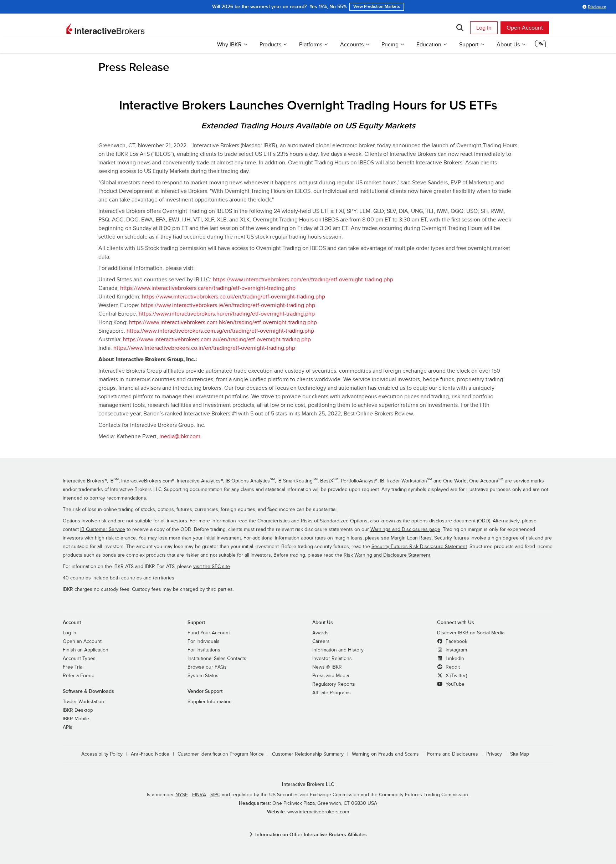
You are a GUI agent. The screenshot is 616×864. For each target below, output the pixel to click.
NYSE (181, 795)
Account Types (79, 658)
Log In (484, 27)
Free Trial (73, 667)
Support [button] (469, 44)
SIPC (215, 795)
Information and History (338, 650)
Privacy (494, 754)
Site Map (519, 754)
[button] (540, 45)
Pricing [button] (390, 44)
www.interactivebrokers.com (318, 812)
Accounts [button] (352, 44)
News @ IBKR (327, 667)
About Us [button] (508, 44)
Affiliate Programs (331, 693)
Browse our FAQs (207, 667)
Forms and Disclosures (452, 754)
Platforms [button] (310, 44)
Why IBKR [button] (229, 44)
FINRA (199, 795)
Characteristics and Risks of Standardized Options (312, 521)
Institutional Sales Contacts (217, 658)
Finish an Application (85, 650)
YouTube (454, 684)
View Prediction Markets (376, 6)
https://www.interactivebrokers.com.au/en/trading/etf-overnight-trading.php (217, 339)
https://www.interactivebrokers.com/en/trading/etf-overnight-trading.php (303, 279)
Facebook (455, 641)
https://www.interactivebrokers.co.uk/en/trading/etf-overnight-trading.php (233, 296)
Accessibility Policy (102, 754)
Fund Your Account (209, 633)
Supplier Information (210, 702)
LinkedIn (454, 658)
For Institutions (204, 650)
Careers (321, 641)
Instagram (455, 650)
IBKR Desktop (78, 710)
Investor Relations (332, 658)
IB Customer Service (102, 529)
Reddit (452, 667)
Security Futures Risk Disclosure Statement (419, 546)
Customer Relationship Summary (308, 754)
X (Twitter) (455, 676)
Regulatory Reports (333, 684)
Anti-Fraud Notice (150, 754)
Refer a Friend (78, 676)
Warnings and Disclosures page (405, 529)
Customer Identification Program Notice (221, 754)
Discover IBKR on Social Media (470, 633)
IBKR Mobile (76, 719)
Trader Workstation (83, 702)
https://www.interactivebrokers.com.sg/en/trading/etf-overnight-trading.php (220, 330)
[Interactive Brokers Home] (105, 28)
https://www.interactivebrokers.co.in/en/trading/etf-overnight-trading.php (204, 348)
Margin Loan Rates (411, 538)
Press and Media (330, 676)
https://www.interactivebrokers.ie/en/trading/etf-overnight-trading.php (228, 305)
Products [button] (270, 44)
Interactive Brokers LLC (308, 784)
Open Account (525, 27)
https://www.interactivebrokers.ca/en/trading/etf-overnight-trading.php (208, 288)
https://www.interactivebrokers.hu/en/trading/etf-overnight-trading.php (227, 313)
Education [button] (428, 44)
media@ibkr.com (179, 436)
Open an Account (82, 641)
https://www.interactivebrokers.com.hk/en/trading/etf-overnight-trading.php (223, 322)
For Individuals (204, 641)
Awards (320, 633)
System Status (203, 676)
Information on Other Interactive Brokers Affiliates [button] (311, 835)
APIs (67, 727)
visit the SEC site (211, 566)
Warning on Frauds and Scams (385, 754)
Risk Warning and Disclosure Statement (387, 555)
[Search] (459, 28)
